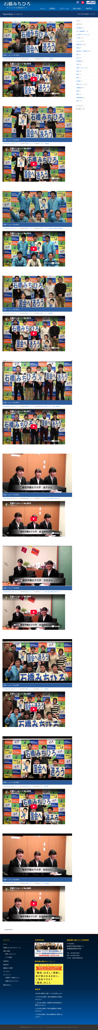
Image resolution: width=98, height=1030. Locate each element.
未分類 (78, 81)
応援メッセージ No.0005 (11, 879)
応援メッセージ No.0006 (11, 782)
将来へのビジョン (10, 954)
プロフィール (64, 8)
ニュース (78, 41)
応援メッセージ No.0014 (11, 224)
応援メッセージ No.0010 (11, 495)
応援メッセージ (29, 58)
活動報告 (78, 87)
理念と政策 (77, 8)
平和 (77, 64)
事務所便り (79, 44)
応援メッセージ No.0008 (11, 588)
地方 (77, 54)
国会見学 (6, 964)
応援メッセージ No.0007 (11, 685)
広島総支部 (51, 228)
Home (79, 14)
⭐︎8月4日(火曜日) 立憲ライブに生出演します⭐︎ (48, 993)
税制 (77, 94)
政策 (77, 71)
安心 (77, 58)
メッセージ (46, 58)
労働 (77, 48)
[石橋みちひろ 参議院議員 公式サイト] (17, 9)
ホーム (42, 8)
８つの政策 (8, 957)
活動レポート (80, 84)
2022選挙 (79, 28)
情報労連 (56, 228)
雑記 (77, 101)
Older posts (8, 929)
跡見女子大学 (57, 498)
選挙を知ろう (7, 985)
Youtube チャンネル (81, 34)
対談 (48, 498)
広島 (54, 406)
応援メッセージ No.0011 (11, 402)
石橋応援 (51, 58)
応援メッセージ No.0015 (11, 140)
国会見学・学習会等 (82, 51)
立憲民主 (52, 8)
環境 (77, 91)
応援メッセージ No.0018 (11, 55)
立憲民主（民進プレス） (12, 977)
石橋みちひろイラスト (12, 981)
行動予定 (89, 8)
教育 (77, 74)
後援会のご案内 (8, 968)
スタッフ (16, 58)
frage (41, 406)
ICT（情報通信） (81, 31)
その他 (78, 38)
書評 (77, 77)
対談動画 (78, 61)
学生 (46, 498)
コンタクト (6, 971)
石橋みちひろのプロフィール (12, 947)
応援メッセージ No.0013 (11, 309)
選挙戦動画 (79, 97)
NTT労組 (41, 58)
